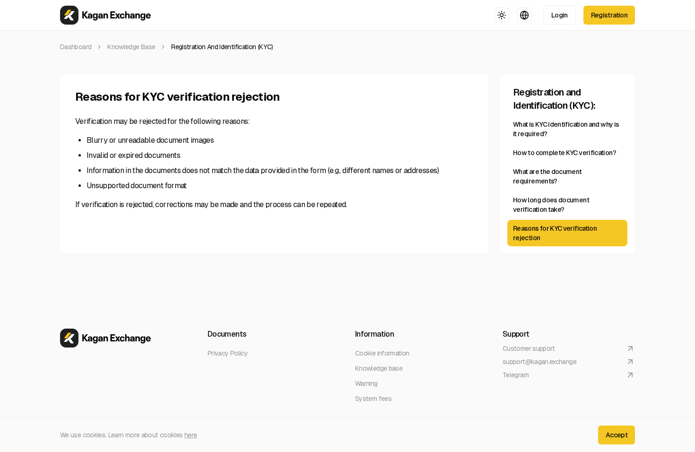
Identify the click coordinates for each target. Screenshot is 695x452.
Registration (609, 15)
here (190, 435)
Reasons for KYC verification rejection (555, 233)
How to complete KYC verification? (564, 152)
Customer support (529, 348)
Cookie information (382, 353)
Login (559, 15)
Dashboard (75, 47)
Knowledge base (378, 368)
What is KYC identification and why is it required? (566, 129)
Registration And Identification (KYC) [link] (222, 47)
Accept (616, 435)
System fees (373, 398)
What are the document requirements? (547, 176)
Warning (366, 383)
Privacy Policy (228, 353)
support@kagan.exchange (539, 361)
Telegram (516, 375)
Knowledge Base (131, 47)
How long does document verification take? (551, 204)
